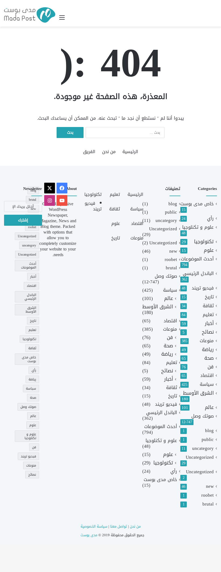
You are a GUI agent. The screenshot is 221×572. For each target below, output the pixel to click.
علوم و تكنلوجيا (198, 227)
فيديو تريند (203, 288)
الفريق (89, 151)
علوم (209, 250)
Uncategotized (200, 472)
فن (211, 367)
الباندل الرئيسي (198, 273)
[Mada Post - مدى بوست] (29, 15)
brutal (208, 504)
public (208, 439)
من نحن (109, 151)
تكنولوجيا (204, 242)
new (210, 486)
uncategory (203, 448)
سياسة (207, 384)
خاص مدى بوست (197, 204)
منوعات (207, 341)
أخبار (209, 323)
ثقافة (208, 306)
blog (209, 430)
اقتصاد (207, 375)
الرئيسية (130, 151)
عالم (209, 407)
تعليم (208, 314)
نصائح (208, 332)
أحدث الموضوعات (197, 259)
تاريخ (209, 297)
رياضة (208, 349)
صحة (209, 358)
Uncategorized (200, 457)
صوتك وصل (202, 416)
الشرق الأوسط (198, 393)
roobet (207, 495)
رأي (210, 218)
